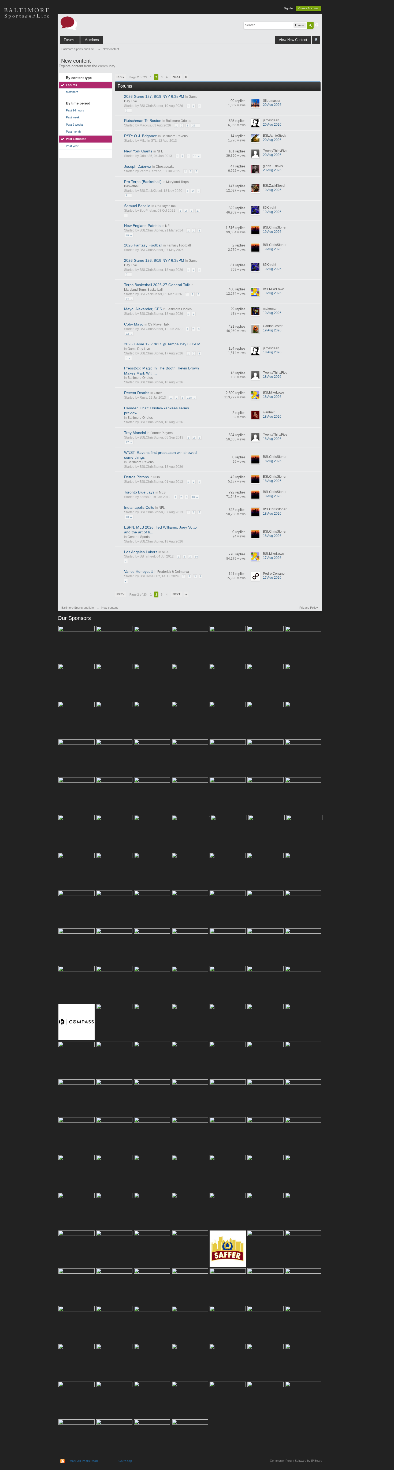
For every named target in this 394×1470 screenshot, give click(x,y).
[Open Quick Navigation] (316, 40)
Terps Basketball (27, 69)
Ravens (27, 51)
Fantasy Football (179, 245)
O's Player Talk (165, 206)
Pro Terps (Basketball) (143, 181)
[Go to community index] (68, 23)
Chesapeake (165, 167)
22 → (129, 333)
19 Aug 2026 (272, 190)
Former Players (161, 433)
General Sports (139, 537)
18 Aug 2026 (272, 352)
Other (158, 393)
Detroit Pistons (136, 477)
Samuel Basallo (137, 206)
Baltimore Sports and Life (77, 607)
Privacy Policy (308, 607)
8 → (128, 195)
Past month (73, 131)
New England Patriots (142, 225)
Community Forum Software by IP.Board (296, 1460)
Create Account (308, 8)
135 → (191, 397)
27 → (195, 125)
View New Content (293, 40)
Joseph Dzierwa (137, 166)
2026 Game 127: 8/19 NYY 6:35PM (154, 96)
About (27, 126)
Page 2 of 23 (138, 77)
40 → (195, 497)
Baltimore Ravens (175, 136)
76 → (129, 235)
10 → (196, 156)
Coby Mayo (133, 324)
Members (91, 40)
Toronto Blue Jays (139, 492)
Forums (70, 40)
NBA (156, 477)
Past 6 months (76, 138)
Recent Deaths (136, 393)
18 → (129, 516)
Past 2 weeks (75, 124)
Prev (120, 76)
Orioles (27, 32)
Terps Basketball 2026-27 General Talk (157, 285)
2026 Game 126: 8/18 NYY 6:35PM (154, 260)
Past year (72, 146)
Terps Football (27, 88)
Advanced (317, 25)
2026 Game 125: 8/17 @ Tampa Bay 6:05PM (162, 344)
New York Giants (138, 151)
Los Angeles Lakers (140, 552)
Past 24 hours (75, 110)
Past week (73, 117)
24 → (129, 298)
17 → (129, 442)
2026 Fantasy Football (143, 245)
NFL (160, 151)
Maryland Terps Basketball (143, 289)
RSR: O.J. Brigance (140, 136)
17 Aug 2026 (272, 558)
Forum (27, 107)
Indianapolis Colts (139, 507)
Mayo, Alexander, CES (143, 309)
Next (176, 76)
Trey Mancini (135, 433)
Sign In (288, 8)
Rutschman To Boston (142, 120)
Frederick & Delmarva (173, 572)
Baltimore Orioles (178, 121)
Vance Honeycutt (138, 571)
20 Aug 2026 (272, 105)
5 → (128, 110)
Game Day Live (139, 349)
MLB (162, 492)
